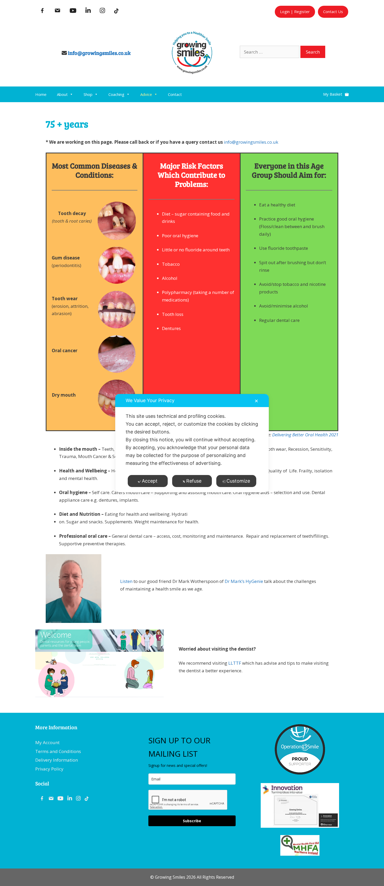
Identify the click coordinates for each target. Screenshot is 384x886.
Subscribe (192, 820)
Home (40, 94)
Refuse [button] (193, 481)
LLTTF (234, 663)
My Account (47, 742)
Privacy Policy (49, 769)
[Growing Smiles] (192, 72)
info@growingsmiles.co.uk (99, 52)
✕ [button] (256, 401)
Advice (146, 94)
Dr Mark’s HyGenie (244, 581)
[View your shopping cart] (336, 92)
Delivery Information (56, 760)
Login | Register (295, 11)
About (62, 94)
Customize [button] (238, 481)
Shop (88, 94)
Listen (126, 581)
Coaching (116, 94)
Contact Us (333, 11)
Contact (175, 94)
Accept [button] (150, 481)
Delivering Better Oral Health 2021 (305, 435)
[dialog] (192, 443)
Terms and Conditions (58, 751)
